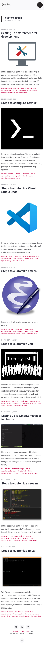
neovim (4, 536)
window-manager (18, 469)
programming (32, 90)
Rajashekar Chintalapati (19, 632)
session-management (33, 614)
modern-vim (33, 540)
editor (11, 256)
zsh (3, 401)
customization (22, 93)
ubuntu (8, 469)
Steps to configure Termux (19, 103)
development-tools (8, 93)
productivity (32, 88)
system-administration (30, 473)
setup (24, 88)
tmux (4, 612)
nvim (11, 536)
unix (18, 334)
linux (33, 174)
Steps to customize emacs (19, 271)
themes (33, 403)
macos (30, 334)
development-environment (11, 88)
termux (4, 174)
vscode (4, 256)
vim (23, 261)
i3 (2, 469)
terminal (26, 174)
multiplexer (19, 612)
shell (18, 178)
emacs (4, 329)
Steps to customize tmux (18, 550)
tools (15, 90)
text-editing (29, 329)
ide (37, 258)
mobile (19, 174)
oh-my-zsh (17, 403)
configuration (6, 90)
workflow (23, 90)
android (11, 174)
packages (34, 331)
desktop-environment (9, 471)
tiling (30, 471)
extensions (29, 258)
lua (32, 538)
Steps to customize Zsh (17, 344)
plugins (26, 403)
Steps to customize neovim (19, 483)
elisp (27, 331)
